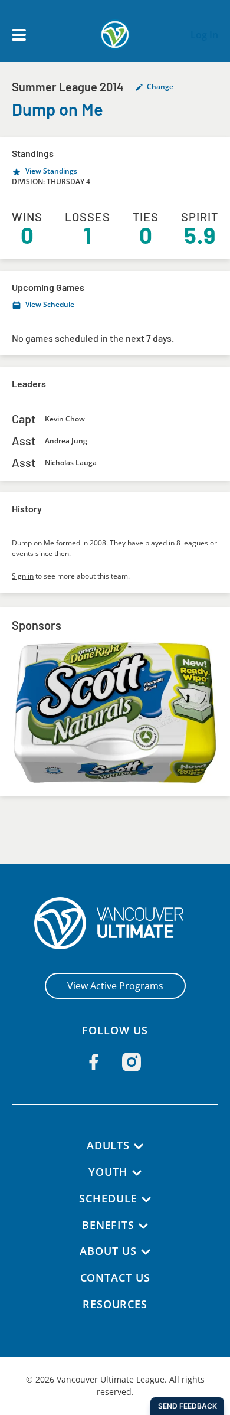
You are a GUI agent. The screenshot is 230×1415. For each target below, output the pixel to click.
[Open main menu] (19, 35)
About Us (108, 1251)
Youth (108, 1172)
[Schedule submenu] (146, 1199)
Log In (204, 34)
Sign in (23, 576)
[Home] (115, 923)
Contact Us (115, 1277)
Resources (115, 1304)
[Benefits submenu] (143, 1226)
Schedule (108, 1198)
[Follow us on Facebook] (93, 1062)
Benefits (108, 1225)
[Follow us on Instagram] (131, 1062)
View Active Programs (115, 985)
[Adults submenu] (138, 1146)
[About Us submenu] (145, 1252)
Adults (108, 1145)
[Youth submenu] (137, 1173)
